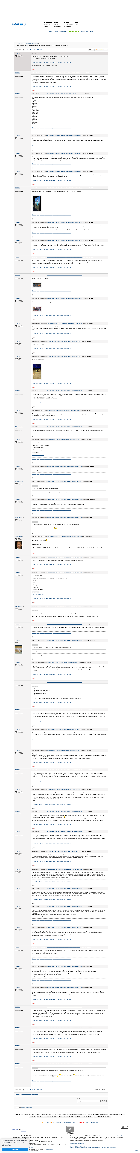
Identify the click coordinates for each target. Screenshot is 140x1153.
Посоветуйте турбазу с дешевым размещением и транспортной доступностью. (51, 62)
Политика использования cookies (77, 1146)
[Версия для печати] (32, 69)
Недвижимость (48, 22)
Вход (91, 31)
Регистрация (63, 31)
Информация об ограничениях (77, 1143)
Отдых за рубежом (34, 43)
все (34, 49)
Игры (76, 22)
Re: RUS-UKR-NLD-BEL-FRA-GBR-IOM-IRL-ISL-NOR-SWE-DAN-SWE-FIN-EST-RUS (64, 135)
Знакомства (47, 24)
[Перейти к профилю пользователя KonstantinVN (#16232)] (18, 549)
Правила (81, 1122)
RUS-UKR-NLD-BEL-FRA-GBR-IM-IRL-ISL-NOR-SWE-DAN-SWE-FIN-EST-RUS (63, 72)
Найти (56, 31)
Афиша (56, 24)
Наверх (136, 1150)
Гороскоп (66, 22)
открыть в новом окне (83, 1102)
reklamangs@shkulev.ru (121, 1135)
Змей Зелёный (29, 1107)
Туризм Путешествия (25, 43)
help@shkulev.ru (22, 1150)
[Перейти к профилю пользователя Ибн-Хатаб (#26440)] (18, 653)
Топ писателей (67, 1122)
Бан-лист (75, 1122)
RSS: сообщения (57, 1122)
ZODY (76, 24)
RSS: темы (46, 1122)
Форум (46, 26)
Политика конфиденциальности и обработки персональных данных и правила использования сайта (93, 1147)
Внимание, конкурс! (74, 31)
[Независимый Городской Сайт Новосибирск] (19, 25)
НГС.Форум (18, 43)
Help (87, 1122)
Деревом (105, 49)
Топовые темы (84, 31)
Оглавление (50, 31)
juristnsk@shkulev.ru (48, 1149)
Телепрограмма (68, 24)
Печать (92, 49)
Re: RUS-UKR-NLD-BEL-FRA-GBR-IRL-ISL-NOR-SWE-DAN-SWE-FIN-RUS (62, 93)
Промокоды (67, 26)
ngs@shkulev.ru (29, 1147)
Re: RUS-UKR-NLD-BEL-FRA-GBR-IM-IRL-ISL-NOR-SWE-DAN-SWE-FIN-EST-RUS (64, 390)
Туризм (56, 22)
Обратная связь (94, 1122)
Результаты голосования (38, 455)
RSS (98, 49)
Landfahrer (23, 1107)
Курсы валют (58, 26)
